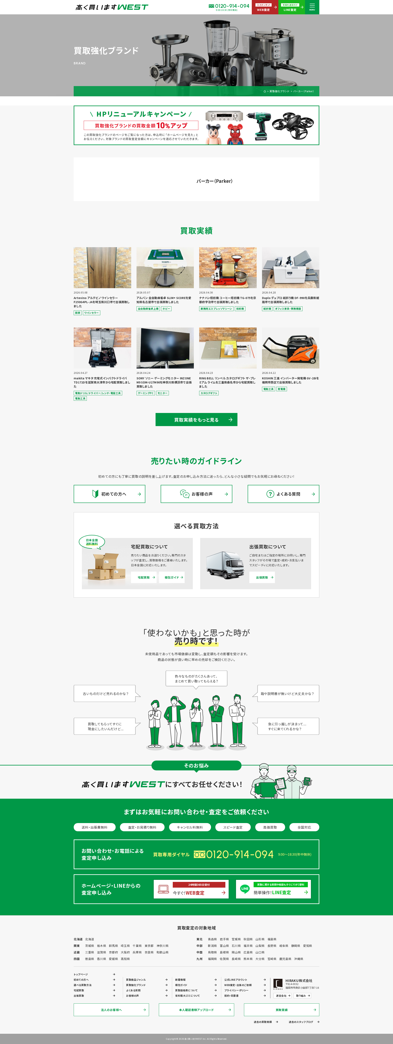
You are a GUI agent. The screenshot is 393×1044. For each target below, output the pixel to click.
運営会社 (281, 995)
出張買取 (262, 577)
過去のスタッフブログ (301, 1022)
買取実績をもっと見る (196, 419)
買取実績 (282, 1010)
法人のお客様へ (111, 1010)
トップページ (81, 974)
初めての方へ (81, 979)
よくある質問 (133, 990)
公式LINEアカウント (235, 979)
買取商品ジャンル (136, 979)
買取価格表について (186, 990)
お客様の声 (132, 995)
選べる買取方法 (82, 985)
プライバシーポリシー (236, 990)
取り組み (301, 995)
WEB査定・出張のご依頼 (238, 985)
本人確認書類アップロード (196, 1010)
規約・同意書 (231, 995)
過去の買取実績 (263, 1022)
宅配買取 (144, 577)
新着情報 (180, 979)
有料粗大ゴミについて (187, 995)
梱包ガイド (172, 577)
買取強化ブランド (279, 91)
